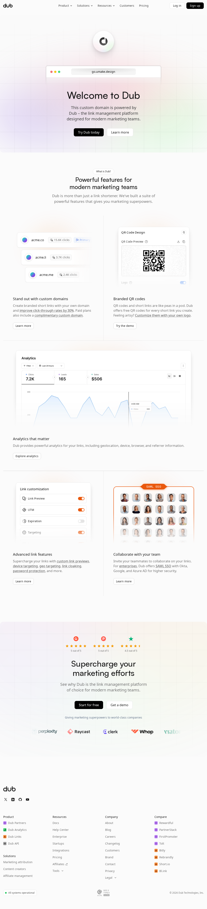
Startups (58, 843)
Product (63, 5)
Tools (56, 871)
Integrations (61, 850)
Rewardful (166, 823)
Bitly (162, 850)
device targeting (25, 566)
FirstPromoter (168, 837)
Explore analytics (27, 456)
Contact (110, 864)
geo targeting (49, 566)
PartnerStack (167, 830)
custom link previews (73, 561)
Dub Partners (17, 823)
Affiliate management (18, 876)
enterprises (128, 566)
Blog (108, 830)
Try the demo (125, 326)
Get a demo (119, 705)
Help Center (61, 830)
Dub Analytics (17, 830)
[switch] (183, 282)
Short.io (164, 864)
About (109, 823)
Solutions (83, 5)
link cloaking (71, 566)
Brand (109, 857)
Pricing (144, 5)
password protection (29, 571)
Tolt (161, 843)
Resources (105, 5)
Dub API (13, 843)
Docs (56, 823)
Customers (127, 5)
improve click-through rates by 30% (47, 310)
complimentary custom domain (59, 315)
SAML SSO (163, 566)
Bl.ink (163, 871)
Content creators (14, 869)
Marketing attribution (18, 862)
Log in (177, 5)
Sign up (195, 5)
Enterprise (60, 837)
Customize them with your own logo (163, 315)
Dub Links (14, 837)
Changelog (112, 843)
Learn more (120, 132)
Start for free (89, 705)
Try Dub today (88, 132)
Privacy (110, 871)
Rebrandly (166, 857)
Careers (110, 837)
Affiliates (58, 864)
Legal (108, 878)
